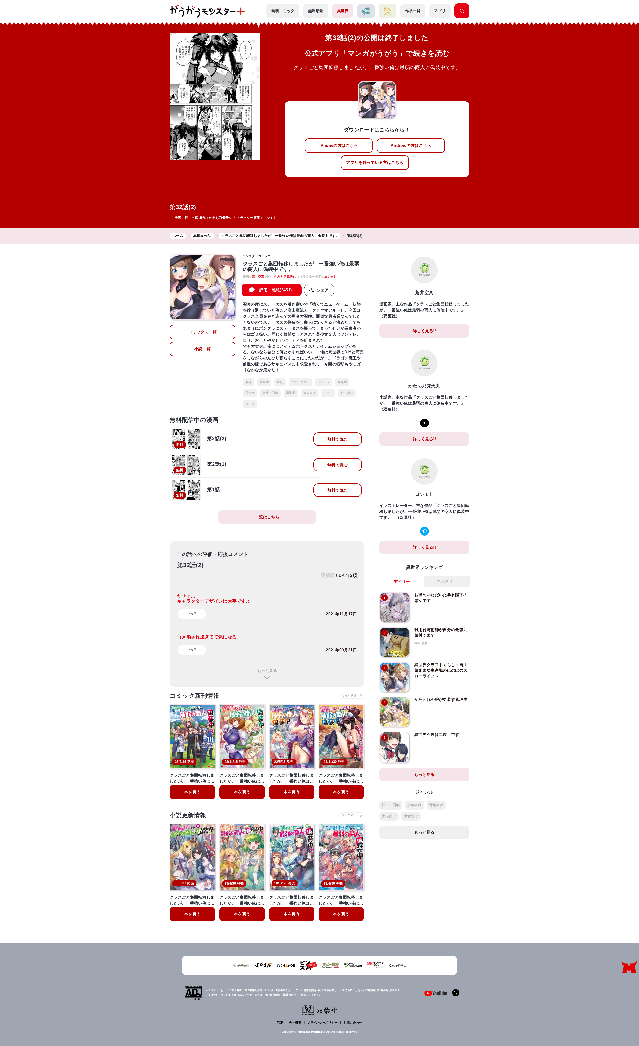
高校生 (342, 382)
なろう (250, 404)
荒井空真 (191, 218)
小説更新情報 (188, 815)
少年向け (414, 805)
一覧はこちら (267, 517)
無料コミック (282, 11)
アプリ (440, 11)
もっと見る (267, 670)
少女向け (411, 816)
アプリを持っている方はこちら (374, 162)
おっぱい (347, 393)
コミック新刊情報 (194, 695)
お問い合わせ (353, 1022)
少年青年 (366, 11)
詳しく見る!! (424, 331)
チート (328, 393)
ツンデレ (324, 382)
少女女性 (387, 11)
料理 (249, 382)
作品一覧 (412, 11)
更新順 (328, 575)
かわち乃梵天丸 (220, 218)
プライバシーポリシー (322, 1022)
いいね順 (348, 575)
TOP (280, 1022)
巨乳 (280, 382)
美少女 (250, 393)
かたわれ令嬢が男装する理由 (440, 699)
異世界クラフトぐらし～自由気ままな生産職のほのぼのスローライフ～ (440, 670)
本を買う (192, 792)
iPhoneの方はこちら (339, 145)
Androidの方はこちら (411, 145)
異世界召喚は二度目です (436, 734)
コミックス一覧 (202, 332)
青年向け (436, 805)
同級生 (264, 382)
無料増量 (315, 11)
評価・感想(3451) (275, 290)
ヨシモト (270, 218)
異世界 (343, 11)
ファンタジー (300, 382)
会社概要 (295, 1022)
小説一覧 (202, 349)
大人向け (309, 393)
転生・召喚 (270, 393)
